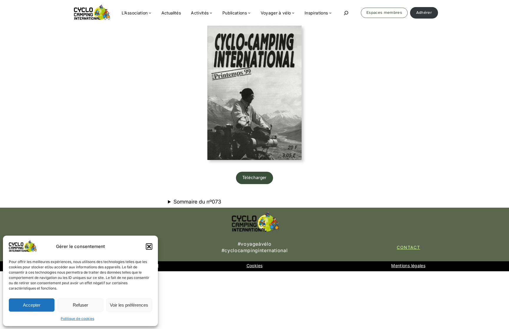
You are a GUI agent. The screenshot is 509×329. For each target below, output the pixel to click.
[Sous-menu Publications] (249, 12)
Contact (408, 247)
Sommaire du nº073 (197, 202)
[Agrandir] (294, 33)
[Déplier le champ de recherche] (346, 13)
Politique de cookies (77, 318)
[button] (149, 246)
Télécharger (254, 177)
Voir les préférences (129, 304)
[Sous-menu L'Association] (150, 12)
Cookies (254, 265)
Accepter (31, 304)
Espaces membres (384, 12)
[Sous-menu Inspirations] (330, 12)
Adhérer (424, 12)
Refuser (80, 304)
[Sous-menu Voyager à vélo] (293, 12)
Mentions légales (408, 265)
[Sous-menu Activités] (211, 12)
